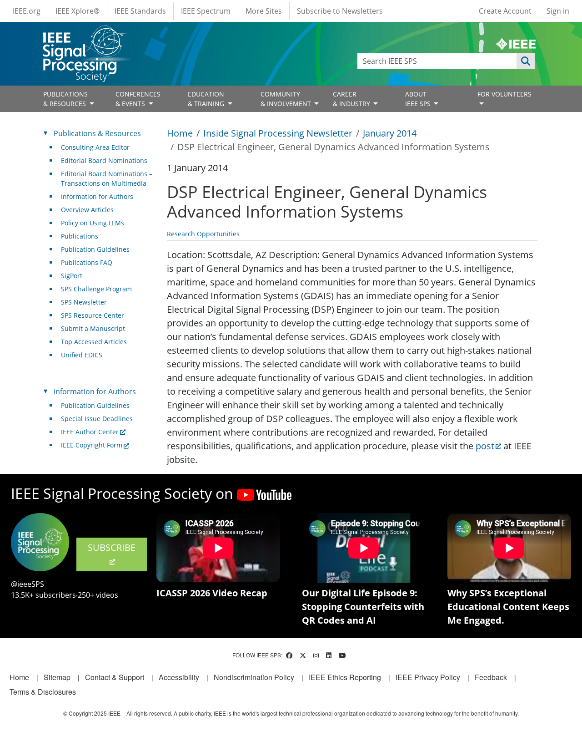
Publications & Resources (97, 133)
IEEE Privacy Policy (428, 677)
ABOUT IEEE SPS (418, 99)
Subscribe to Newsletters (340, 11)
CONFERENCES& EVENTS (138, 99)
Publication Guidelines (95, 249)
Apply (526, 61)
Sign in (558, 11)
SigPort (71, 275)
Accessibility (179, 677)
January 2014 (389, 133)
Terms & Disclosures (43, 691)
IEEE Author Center (90, 431)
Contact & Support (114, 677)
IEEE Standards (140, 11)
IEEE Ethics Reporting (345, 677)
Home (180, 133)
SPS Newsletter (84, 302)
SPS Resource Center (92, 315)
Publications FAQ (86, 262)
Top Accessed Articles (94, 341)
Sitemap (57, 677)
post (485, 446)
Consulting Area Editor (95, 147)
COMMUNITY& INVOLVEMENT (287, 99)
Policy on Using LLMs (92, 223)
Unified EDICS (81, 355)
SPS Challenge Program (96, 289)
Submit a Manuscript (93, 328)
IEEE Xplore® (77, 11)
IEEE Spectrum (206, 11)
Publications (79, 236)
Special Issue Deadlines (97, 418)
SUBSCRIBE (111, 547)
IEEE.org (26, 11)
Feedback (491, 677)
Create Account (505, 11)
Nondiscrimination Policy (254, 677)
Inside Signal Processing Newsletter (277, 133)
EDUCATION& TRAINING (207, 99)
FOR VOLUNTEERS (504, 94)
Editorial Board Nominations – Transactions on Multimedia (106, 178)
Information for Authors (97, 196)
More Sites (264, 11)
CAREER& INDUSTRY (352, 99)
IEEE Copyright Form (91, 445)
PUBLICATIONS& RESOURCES (65, 99)
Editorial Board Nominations (104, 160)
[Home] (84, 34)
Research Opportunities (203, 233)
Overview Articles (87, 209)
